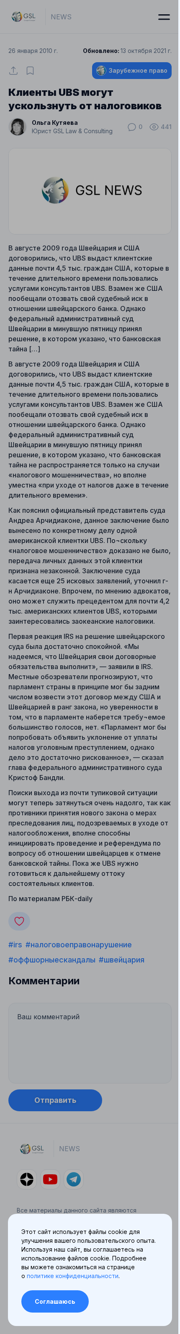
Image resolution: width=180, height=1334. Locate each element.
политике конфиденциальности (72, 1275)
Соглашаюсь (55, 1301)
